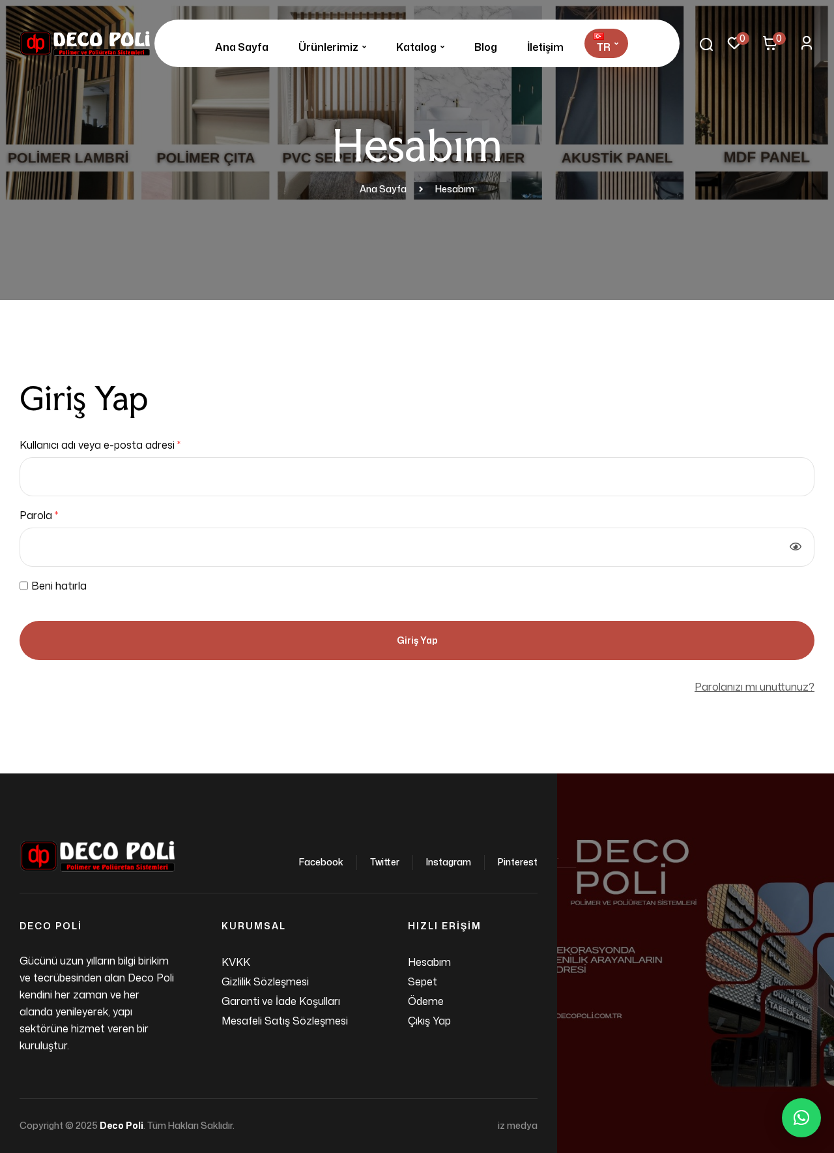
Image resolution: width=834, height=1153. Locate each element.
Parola (55, 514)
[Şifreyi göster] (795, 547)
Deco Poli (121, 1125)
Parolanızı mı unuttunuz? (754, 687)
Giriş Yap (417, 640)
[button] (801, 1117)
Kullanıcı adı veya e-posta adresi (116, 444)
